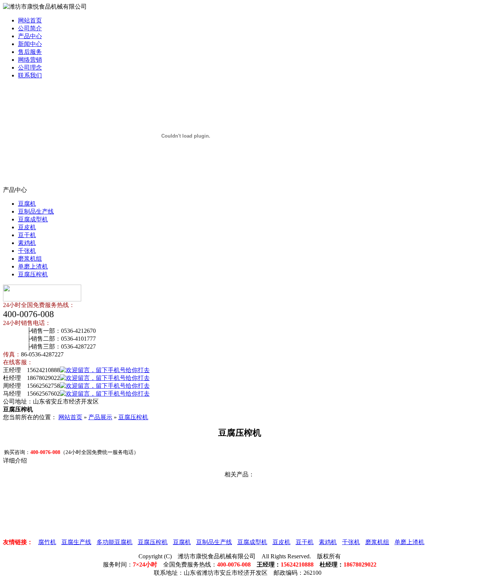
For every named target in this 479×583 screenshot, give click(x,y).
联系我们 (30, 75)
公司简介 (30, 28)
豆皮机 (27, 227)
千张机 (27, 251)
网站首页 (30, 20)
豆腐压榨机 (33, 274)
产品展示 (100, 417)
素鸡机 (27, 243)
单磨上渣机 (33, 266)
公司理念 (30, 67)
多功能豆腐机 (114, 542)
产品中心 (30, 36)
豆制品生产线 (36, 211)
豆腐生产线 (76, 542)
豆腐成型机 (33, 219)
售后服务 (30, 52)
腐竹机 (47, 542)
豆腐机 (27, 203)
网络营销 (30, 59)
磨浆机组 (30, 258)
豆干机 (27, 235)
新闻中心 (30, 44)
